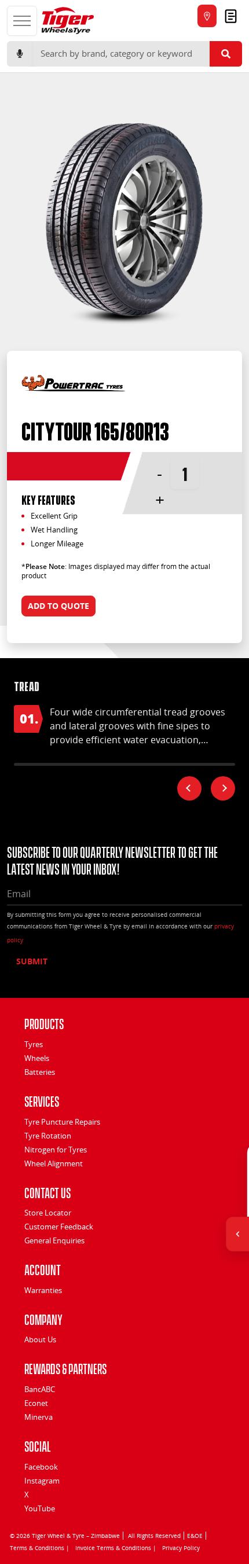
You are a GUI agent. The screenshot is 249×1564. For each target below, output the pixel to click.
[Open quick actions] (237, 1234)
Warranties (43, 1290)
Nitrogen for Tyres (55, 1149)
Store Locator (47, 1212)
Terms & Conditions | (39, 1548)
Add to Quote (58, 605)
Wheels (36, 1058)
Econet (36, 1403)
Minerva (38, 1417)
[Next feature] (223, 788)
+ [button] (159, 499)
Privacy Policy (181, 1548)
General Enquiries (54, 1240)
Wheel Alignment (53, 1163)
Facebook (41, 1467)
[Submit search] (226, 54)
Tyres (33, 1044)
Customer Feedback (58, 1226)
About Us (40, 1339)
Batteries (39, 1072)
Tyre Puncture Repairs (62, 1122)
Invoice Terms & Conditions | (115, 1548)
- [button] (159, 472)
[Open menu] (22, 21)
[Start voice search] (19, 54)
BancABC (39, 1389)
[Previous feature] (189, 788)
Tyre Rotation (47, 1135)
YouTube (39, 1508)
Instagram (42, 1480)
